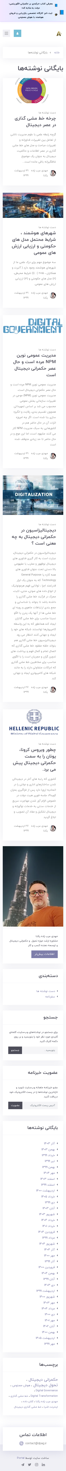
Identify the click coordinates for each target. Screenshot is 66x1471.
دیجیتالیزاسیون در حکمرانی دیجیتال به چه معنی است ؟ (34, 537)
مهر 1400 (49, 1256)
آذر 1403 (49, 1144)
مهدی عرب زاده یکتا (46, 1401)
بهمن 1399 (48, 1167)
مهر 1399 (49, 1344)
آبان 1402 (49, 1326)
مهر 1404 (49, 1173)
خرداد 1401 (48, 1226)
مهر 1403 (49, 1303)
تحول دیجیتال (45, 1385)
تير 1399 (50, 1161)
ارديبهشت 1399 (45, 1291)
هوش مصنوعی (20, 1385)
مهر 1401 (50, 1320)
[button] (17, 33)
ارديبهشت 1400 (45, 1191)
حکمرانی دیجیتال (42, 1380)
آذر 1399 (50, 1262)
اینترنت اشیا (50, 1407)
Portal (20, 1458)
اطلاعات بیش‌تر (44, 954)
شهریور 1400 (47, 1297)
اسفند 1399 (48, 1185)
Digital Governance (46, 1390)
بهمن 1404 (48, 1273)
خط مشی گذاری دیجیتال (27, 1407)
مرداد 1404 (48, 1309)
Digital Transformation (44, 1396)
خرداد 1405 (48, 1197)
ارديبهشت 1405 (45, 1338)
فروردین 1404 (46, 1232)
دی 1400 (50, 1314)
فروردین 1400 (46, 1267)
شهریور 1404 (47, 1244)
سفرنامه (50, 997)
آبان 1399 (49, 1279)
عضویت (15, 1105)
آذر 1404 (49, 1250)
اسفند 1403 (47, 1179)
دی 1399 (50, 1203)
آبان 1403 (49, 1208)
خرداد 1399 (48, 1155)
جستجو (15, 1050)
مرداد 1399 (48, 1238)
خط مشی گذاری (19, 1396)
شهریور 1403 (47, 1214)
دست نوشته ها (47, 112)
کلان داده (27, 1401)
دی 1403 (49, 1285)
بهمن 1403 (48, 1150)
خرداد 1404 (48, 1220)
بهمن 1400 (48, 1332)
